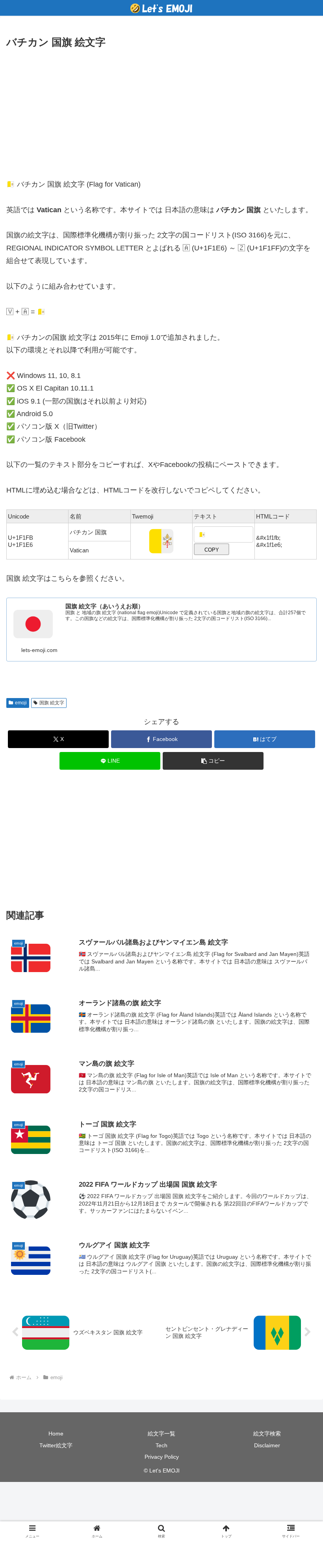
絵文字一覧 (161, 1433)
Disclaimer (267, 1445)
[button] (213, 761)
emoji (21, 703)
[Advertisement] (161, 110)
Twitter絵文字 (55, 1445)
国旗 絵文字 (51, 703)
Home (55, 1433)
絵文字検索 (267, 1433)
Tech (161, 1445)
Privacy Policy (162, 1457)
